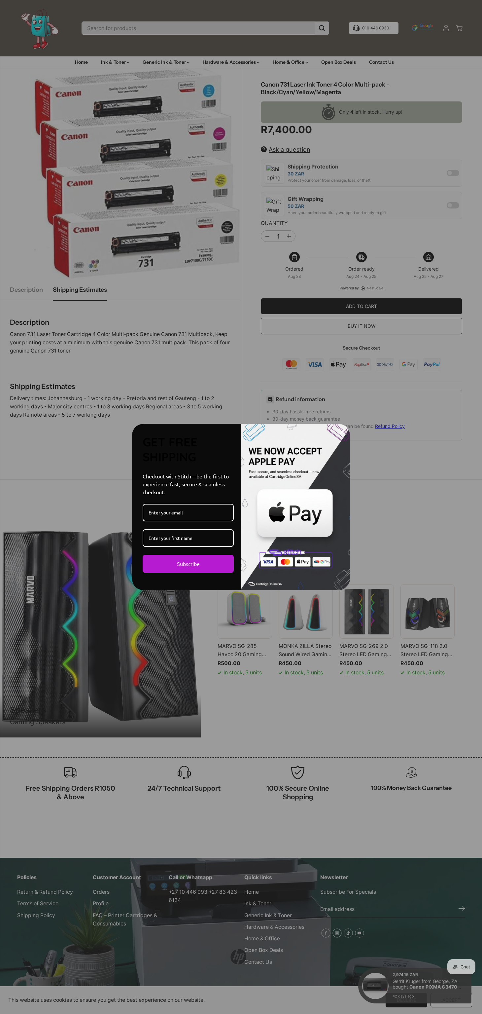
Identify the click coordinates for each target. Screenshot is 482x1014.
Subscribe (188, 563)
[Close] (342, 432)
